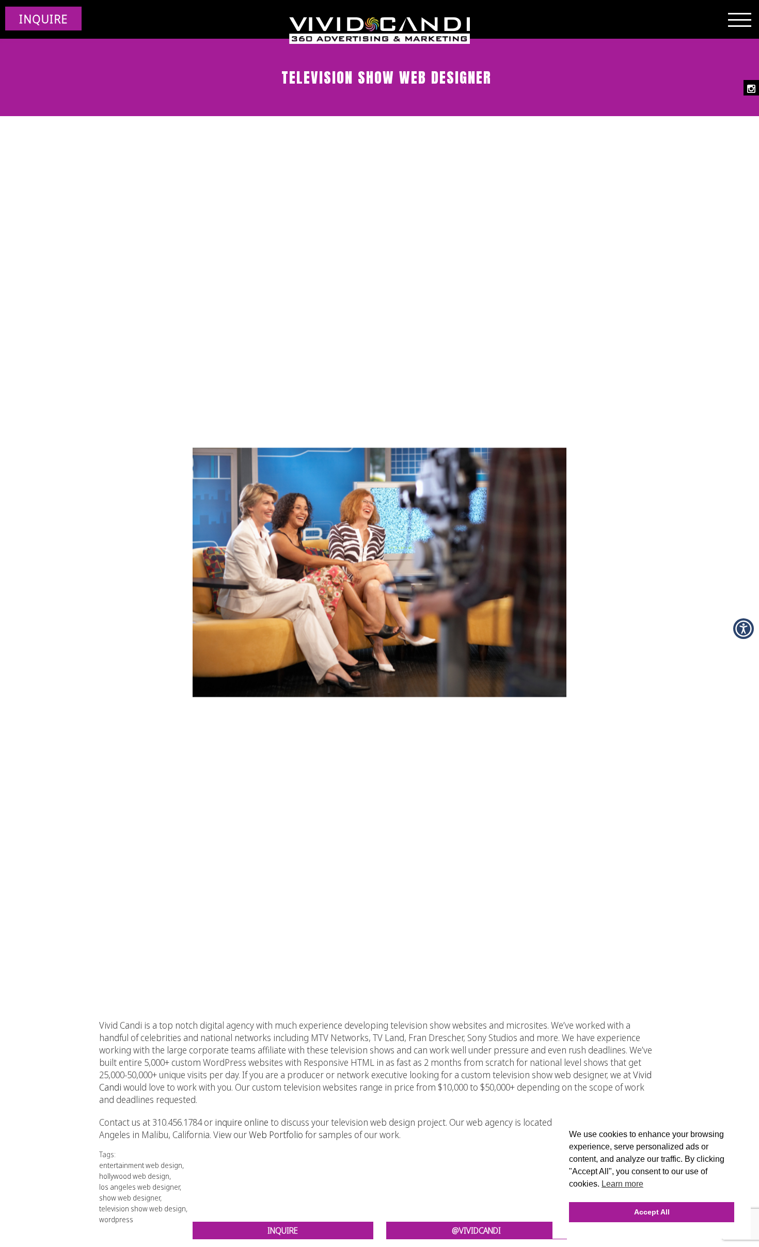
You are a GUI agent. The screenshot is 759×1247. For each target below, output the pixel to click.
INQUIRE (43, 18)
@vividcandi (476, 1230)
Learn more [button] (622, 1183)
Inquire (282, 1230)
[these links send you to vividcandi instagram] (751, 87)
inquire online (241, 1122)
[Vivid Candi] (379, 31)
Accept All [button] (652, 1212)
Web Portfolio (276, 1134)
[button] (743, 628)
